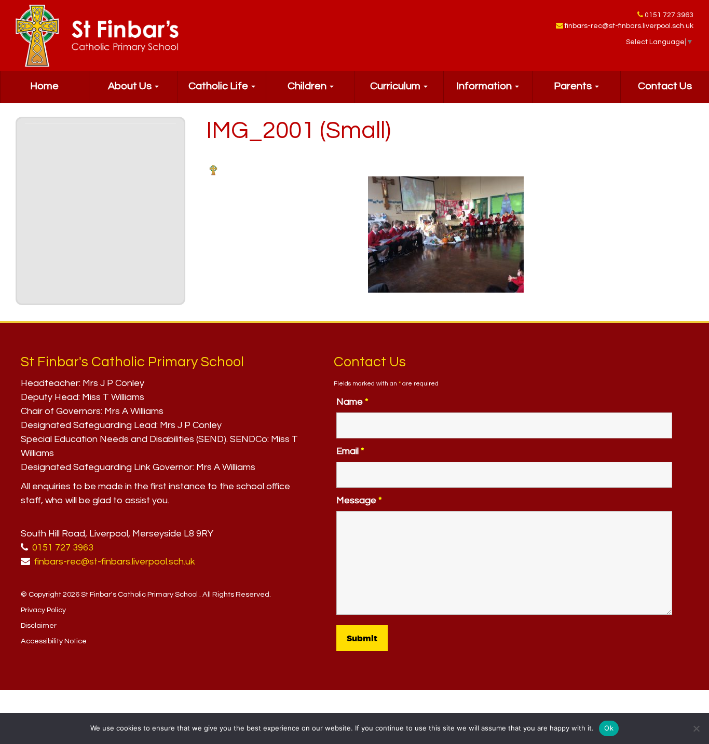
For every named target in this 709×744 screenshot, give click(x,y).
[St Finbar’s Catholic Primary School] (97, 36)
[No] (696, 728)
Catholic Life (219, 86)
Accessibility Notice (54, 641)
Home (44, 86)
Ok (608, 728)
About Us (131, 86)
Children (308, 86)
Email (350, 451)
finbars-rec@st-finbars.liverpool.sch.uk (629, 26)
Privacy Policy (43, 610)
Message (359, 500)
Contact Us (665, 86)
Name (352, 402)
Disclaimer (39, 625)
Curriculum (396, 86)
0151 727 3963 (669, 15)
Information (485, 86)
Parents (574, 86)
